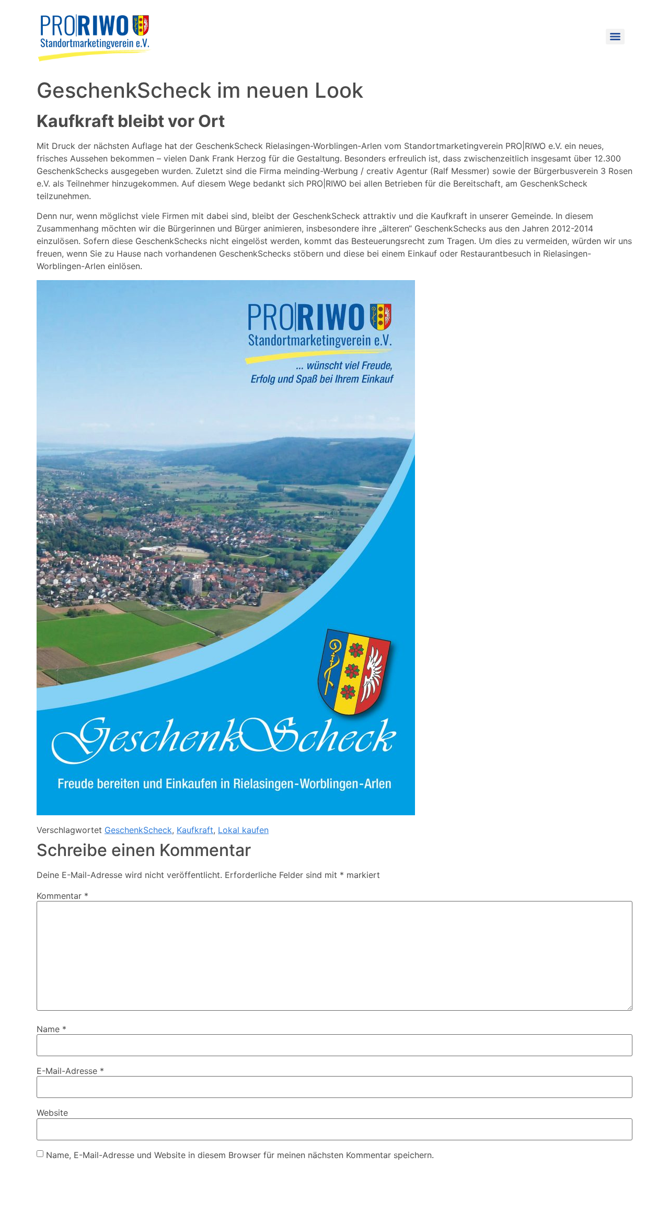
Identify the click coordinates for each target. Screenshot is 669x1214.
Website (52, 1112)
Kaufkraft (195, 830)
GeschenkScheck (138, 830)
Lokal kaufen (243, 830)
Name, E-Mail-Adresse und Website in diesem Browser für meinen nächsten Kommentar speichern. (240, 1155)
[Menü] (615, 36)
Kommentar (62, 896)
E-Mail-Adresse (70, 1071)
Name (51, 1029)
